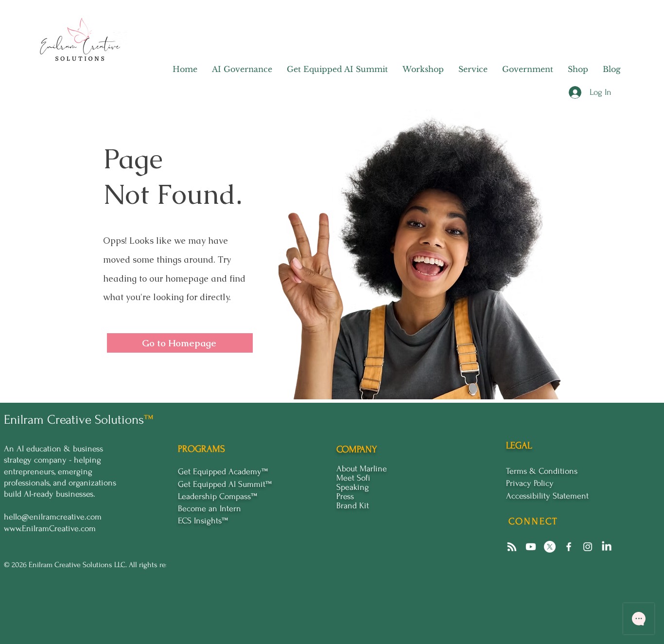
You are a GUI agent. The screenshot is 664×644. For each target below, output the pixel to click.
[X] (550, 547)
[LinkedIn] (606, 547)
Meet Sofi (353, 478)
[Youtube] (531, 547)
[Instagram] (588, 547)
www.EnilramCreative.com (50, 528)
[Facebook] (569, 547)
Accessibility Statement (547, 496)
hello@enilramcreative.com (53, 516)
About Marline (361, 468)
